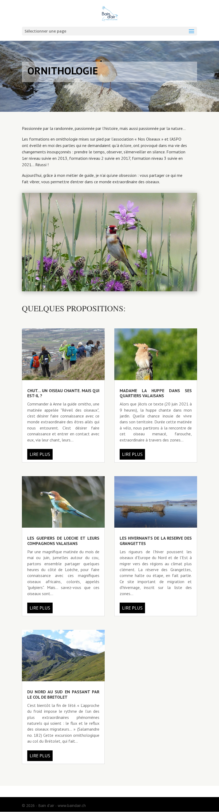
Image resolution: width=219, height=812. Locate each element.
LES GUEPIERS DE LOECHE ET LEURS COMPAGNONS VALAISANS (63, 540)
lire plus (40, 454)
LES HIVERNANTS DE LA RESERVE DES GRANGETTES (156, 540)
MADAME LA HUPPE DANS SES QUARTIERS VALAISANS (156, 393)
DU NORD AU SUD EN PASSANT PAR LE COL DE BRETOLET (63, 694)
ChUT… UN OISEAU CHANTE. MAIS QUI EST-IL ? (63, 393)
